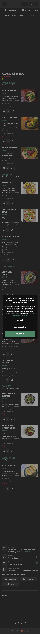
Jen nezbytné (20, 327)
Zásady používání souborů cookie (23, 314)
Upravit (20, 320)
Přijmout (20, 333)
